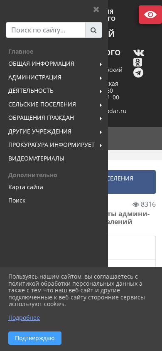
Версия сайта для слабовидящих (150, 14)
